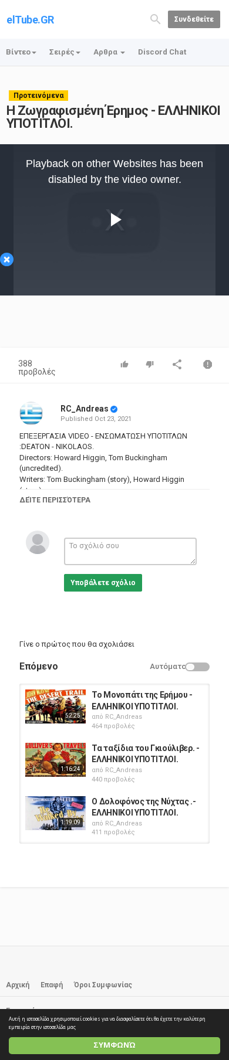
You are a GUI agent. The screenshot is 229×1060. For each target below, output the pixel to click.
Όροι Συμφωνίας (103, 985)
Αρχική (17, 985)
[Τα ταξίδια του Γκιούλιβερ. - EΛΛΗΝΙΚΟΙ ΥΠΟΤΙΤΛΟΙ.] (55, 760)
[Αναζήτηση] (156, 18)
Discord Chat (162, 51)
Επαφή (52, 985)
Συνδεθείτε (194, 19)
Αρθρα (106, 51)
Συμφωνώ (114, 1045)
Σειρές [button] (62, 51)
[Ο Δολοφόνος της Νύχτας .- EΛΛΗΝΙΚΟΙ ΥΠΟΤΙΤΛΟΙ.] (55, 813)
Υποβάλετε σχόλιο (103, 583)
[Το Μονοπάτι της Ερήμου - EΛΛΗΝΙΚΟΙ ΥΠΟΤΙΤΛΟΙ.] (55, 706)
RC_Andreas (84, 408)
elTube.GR (30, 19)
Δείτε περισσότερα (54, 500)
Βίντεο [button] (18, 51)
